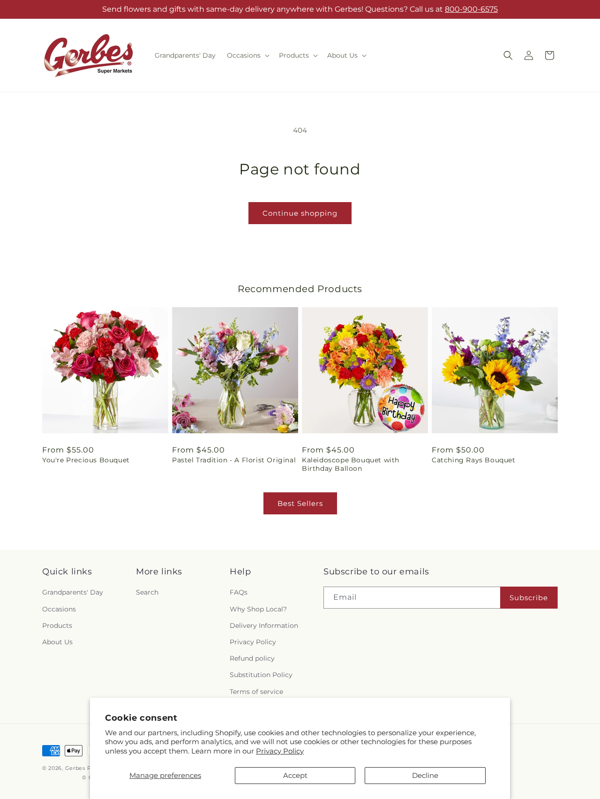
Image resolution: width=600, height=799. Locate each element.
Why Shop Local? (258, 609)
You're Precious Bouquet (86, 460)
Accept (295, 775)
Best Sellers (300, 503)
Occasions (59, 609)
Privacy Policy (280, 750)
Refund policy (252, 658)
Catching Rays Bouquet (474, 460)
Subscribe (529, 597)
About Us (57, 642)
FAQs (239, 592)
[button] (247, 55)
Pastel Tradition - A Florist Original (234, 460)
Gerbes (75, 768)
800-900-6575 (471, 9)
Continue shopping (300, 213)
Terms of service (256, 691)
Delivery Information (264, 625)
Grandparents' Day (72, 592)
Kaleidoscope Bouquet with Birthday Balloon (350, 464)
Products (57, 625)
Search (147, 592)
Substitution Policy (261, 675)
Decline (425, 775)
